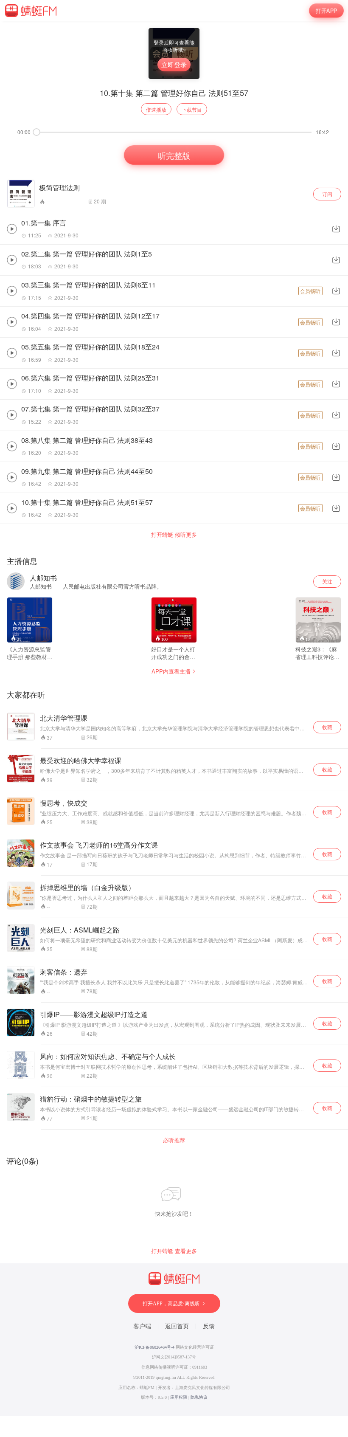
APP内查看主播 (171, 671)
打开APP (326, 10)
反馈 (209, 1326)
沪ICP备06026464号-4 (154, 1347)
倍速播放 (156, 109)
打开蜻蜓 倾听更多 (174, 534)
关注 (327, 581)
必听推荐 (174, 1140)
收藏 (327, 726)
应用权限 (178, 1397)
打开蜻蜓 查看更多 (174, 1251)
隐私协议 (199, 1397)
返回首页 (177, 1326)
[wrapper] (174, 718)
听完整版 (174, 155)
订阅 (327, 193)
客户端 (142, 1326)
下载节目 (192, 109)
